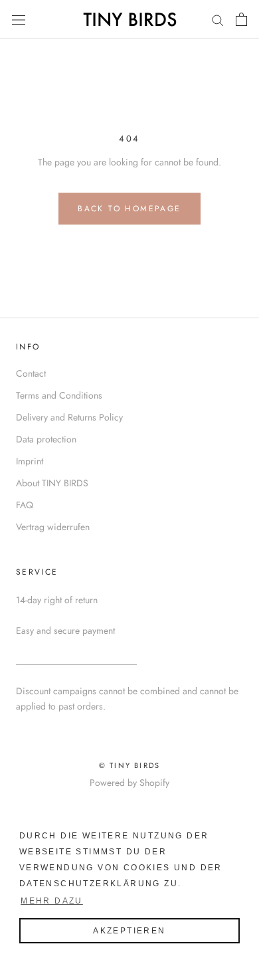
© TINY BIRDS (129, 765)
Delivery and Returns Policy (69, 417)
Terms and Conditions (59, 395)
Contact (31, 373)
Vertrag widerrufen (53, 526)
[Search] (218, 19)
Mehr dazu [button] (52, 901)
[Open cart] (241, 19)
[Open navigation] (18, 19)
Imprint (29, 461)
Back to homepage (129, 209)
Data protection (46, 439)
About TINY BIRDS (52, 483)
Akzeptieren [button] (129, 930)
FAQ (24, 505)
